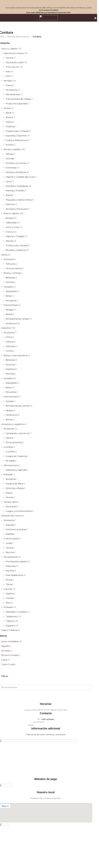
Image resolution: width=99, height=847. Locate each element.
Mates (9, 493)
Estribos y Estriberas (16, 172)
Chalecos (10, 126)
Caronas (10, 158)
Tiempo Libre (10, 502)
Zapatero (10, 625)
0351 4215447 (48, 719)
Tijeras (9, 584)
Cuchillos (8, 447)
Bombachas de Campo (17, 319)
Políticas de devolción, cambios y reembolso (45, 734)
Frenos (9, 232)
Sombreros (11, 323)
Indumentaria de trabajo (18, 99)
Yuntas (9, 351)
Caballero (6, 328)
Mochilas (10, 374)
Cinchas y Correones (16, 163)
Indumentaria (10, 305)
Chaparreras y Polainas (17, 131)
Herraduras (11, 90)
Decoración (11, 506)
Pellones (10, 204)
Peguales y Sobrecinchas (18, 200)
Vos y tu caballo (9, 48)
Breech (9, 117)
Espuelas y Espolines (16, 135)
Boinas (9, 314)
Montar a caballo (12, 149)
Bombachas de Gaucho (18, 406)
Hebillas (10, 534)
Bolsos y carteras (11, 273)
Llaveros (10, 342)
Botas (8, 113)
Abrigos (9, 309)
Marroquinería (10, 465)
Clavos (9, 85)
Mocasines (11, 300)
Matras (9, 195)
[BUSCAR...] (89, 687)
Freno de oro (12, 67)
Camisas (10, 401)
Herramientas (13, 94)
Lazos (8, 181)
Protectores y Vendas (17, 245)
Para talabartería (14, 575)
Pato (8, 71)
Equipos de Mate (14, 483)
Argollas (10, 525)
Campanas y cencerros (17, 433)
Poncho (10, 145)
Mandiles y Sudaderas (17, 186)
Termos (9, 497)
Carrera (9, 58)
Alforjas (9, 154)
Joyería (9, 438)
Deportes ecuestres (13, 53)
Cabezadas (11, 222)
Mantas (9, 241)
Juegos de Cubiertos (16, 456)
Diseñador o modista (16, 612)
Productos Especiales (17, 103)
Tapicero (10, 621)
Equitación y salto (15, 62)
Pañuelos (10, 264)
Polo (8, 76)
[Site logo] (49, 17)
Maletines (11, 369)
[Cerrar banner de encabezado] (3, 3)
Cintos (9, 337)
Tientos (9, 548)
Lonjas (9, 543)
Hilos (8, 603)
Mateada (8, 474)
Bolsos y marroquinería (15, 355)
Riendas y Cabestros (16, 250)
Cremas (9, 598)
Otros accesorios (14, 268)
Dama (4, 255)
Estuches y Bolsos (15, 488)
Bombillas (11, 479)
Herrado (7, 81)
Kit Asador (11, 461)
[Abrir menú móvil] (3, 17)
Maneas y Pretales (15, 190)
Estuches (10, 364)
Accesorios (8, 259)
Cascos (9, 122)
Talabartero (12, 616)
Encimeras (11, 167)
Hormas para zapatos (16, 561)
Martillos (10, 571)
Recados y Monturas (16, 209)
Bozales (10, 218)
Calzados (8, 287)
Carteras (10, 282)
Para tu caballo (11, 213)
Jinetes (7, 108)
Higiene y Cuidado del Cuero (20, 177)
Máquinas (11, 566)
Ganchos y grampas (16, 529)
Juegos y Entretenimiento (19, 511)
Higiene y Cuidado (15, 236)
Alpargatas (11, 291)
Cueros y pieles (11, 538)
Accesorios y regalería (12, 424)
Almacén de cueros (11, 515)
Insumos (7, 589)
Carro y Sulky (12, 227)
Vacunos (10, 552)
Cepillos (10, 593)
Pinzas (9, 580)
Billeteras (10, 277)
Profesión (8, 607)
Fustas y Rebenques (16, 140)
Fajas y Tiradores (9, 630)
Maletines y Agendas (16, 470)
